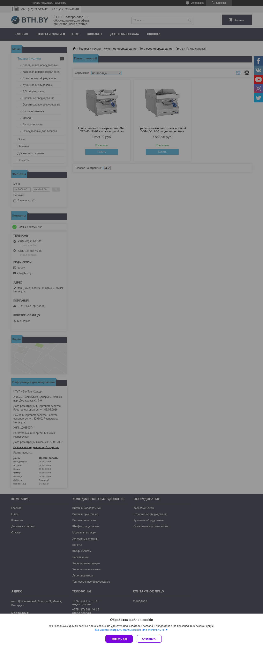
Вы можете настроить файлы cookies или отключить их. (130, 629)
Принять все (119, 638)
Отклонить (149, 638)
